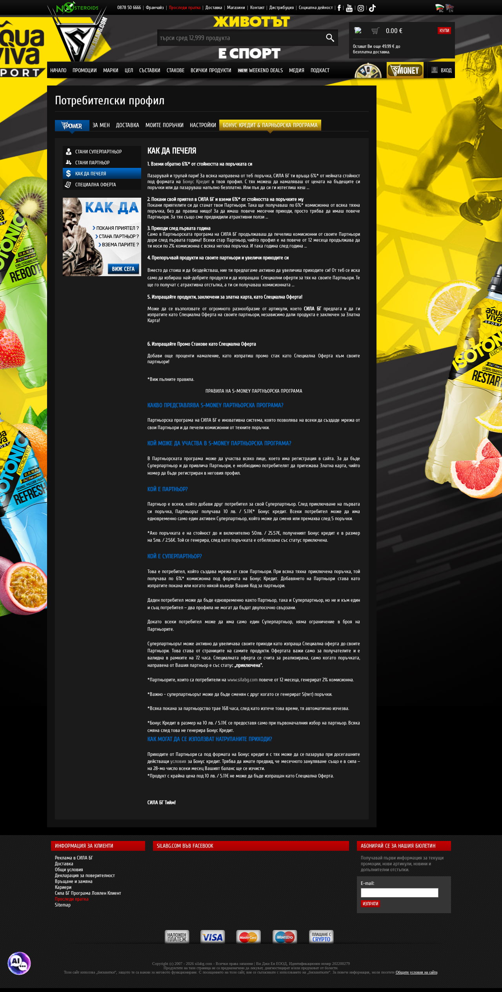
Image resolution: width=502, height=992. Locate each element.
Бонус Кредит (196, 181)
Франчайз (155, 7)
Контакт (257, 7)
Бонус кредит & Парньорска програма (270, 125)
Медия (296, 70)
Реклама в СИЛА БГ (74, 858)
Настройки (203, 125)
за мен (101, 125)
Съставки (149, 70)
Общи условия (69, 869)
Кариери (63, 887)
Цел (129, 70)
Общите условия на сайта (416, 972)
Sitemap (63, 905)
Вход (446, 70)
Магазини (236, 7)
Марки (110, 70)
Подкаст (320, 70)
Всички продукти (211, 70)
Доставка (214, 7)
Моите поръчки (165, 125)
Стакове (175, 70)
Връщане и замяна (74, 881)
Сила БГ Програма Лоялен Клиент (88, 893)
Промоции (85, 70)
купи (444, 30)
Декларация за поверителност (85, 875)
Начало (58, 70)
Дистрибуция (281, 7)
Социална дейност (316, 7)
